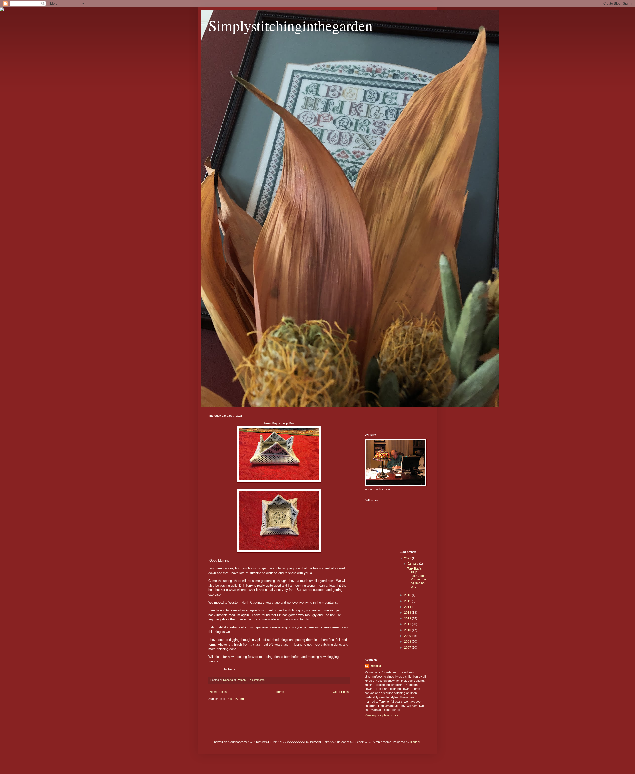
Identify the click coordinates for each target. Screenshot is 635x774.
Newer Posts (218, 692)
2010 (408, 630)
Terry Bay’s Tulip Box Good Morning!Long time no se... (416, 577)
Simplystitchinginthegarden (290, 25)
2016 (408, 595)
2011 (408, 624)
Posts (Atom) (235, 699)
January (413, 563)
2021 (408, 558)
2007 (408, 647)
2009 (408, 636)
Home (280, 692)
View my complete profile (381, 715)
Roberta (375, 666)
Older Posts (341, 692)
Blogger (415, 742)
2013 (408, 612)
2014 (408, 607)
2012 (408, 618)
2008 (408, 641)
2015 (408, 601)
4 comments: (258, 679)
